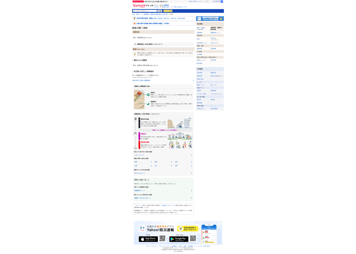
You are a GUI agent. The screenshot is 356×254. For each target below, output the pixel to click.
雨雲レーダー (201, 85)
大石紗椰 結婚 (216, 1)
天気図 (199, 90)
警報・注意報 (201, 28)
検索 (222, 1)
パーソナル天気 (168, 11)
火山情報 (199, 54)
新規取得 (166, 5)
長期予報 (199, 76)
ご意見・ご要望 (182, 246)
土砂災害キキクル (202, 43)
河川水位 (215, 39)
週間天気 (213, 72)
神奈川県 (165, 14)
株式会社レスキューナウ (168, 205)
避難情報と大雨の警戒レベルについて (150, 44)
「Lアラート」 (138, 205)
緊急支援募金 (181, 18)
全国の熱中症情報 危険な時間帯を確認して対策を (152, 23)
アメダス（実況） (202, 94)
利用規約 (174, 246)
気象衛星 (213, 90)
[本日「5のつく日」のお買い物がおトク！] (154, 1)
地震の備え (167, 18)
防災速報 (199, 63)
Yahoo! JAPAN (193, 1)
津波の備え (174, 18)
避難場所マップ (139, 190)
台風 (198, 39)
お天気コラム (201, 108)
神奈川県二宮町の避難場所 (141, 80)
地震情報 (160, 18)
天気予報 (199, 72)
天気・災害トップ (137, 14)
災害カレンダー (201, 60)
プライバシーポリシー (152, 246)
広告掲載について (192, 246)
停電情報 (199, 32)
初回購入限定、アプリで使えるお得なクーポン (174, 7)
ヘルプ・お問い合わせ (204, 246)
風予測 (213, 99)
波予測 (199, 99)
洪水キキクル (215, 43)
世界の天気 (200, 79)
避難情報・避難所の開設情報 (152, 14)
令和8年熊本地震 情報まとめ (146, 18)
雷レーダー (214, 85)
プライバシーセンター (165, 246)
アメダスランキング (216, 94)
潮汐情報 (199, 103)
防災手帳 (213, 60)
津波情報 (213, 48)
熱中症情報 (214, 108)
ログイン (156, 7)
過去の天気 (217, 76)
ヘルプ (200, 1)
